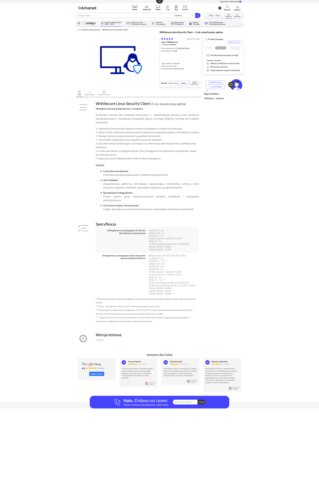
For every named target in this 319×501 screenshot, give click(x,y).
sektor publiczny (194, 83)
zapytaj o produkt (193, 39)
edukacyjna (173, 83)
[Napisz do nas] (235, 85)
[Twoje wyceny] (227, 7)
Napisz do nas (216, 82)
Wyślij (201, 402)
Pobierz (100, 339)
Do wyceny (220, 48)
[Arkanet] (79, 29)
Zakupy (237, 10)
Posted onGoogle (152, 383)
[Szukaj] (197, 15)
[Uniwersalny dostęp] (219, 7)
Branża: (164, 83)
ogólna (184, 83)
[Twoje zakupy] (237, 7)
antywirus (220, 98)
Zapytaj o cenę (234, 42)
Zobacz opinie (96, 374)
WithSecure (172, 42)
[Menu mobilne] (79, 23)
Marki (217, 15)
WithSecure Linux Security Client (115, 30)
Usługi (211, 15)
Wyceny (227, 10)
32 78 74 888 (216, 87)
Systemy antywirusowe (91, 30)
